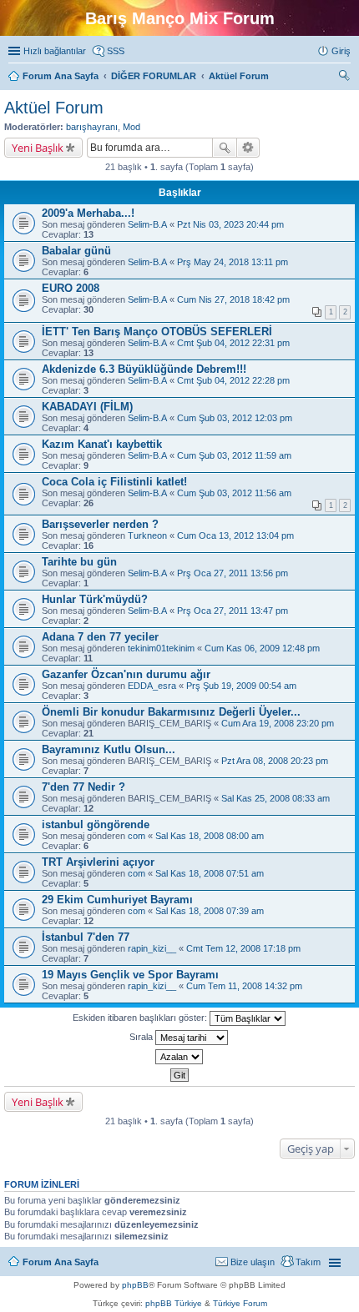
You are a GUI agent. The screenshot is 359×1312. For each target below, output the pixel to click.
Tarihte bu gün (79, 561)
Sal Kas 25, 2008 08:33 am (275, 798)
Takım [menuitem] (308, 1262)
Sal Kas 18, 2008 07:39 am (209, 911)
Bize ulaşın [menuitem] (252, 1262)
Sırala (142, 1037)
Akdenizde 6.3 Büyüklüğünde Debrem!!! (144, 369)
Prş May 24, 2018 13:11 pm (232, 262)
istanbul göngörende (95, 824)
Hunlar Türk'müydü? (95, 599)
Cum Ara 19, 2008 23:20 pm (277, 723)
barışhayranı (92, 127)
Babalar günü (76, 250)
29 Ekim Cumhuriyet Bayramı (117, 899)
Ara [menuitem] (346, 77)
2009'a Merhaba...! (88, 213)
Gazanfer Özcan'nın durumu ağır (126, 674)
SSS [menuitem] (115, 51)
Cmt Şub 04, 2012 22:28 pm (233, 380)
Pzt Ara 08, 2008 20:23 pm (274, 761)
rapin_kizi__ (152, 948)
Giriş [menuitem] (341, 51)
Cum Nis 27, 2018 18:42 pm (233, 299)
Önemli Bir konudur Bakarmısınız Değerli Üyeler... (171, 712)
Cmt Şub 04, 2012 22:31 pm (233, 343)
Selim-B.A (147, 224)
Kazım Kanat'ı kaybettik (102, 444)
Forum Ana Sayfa (61, 1262)
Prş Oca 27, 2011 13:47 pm (232, 611)
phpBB (135, 1284)
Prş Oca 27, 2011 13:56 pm (232, 573)
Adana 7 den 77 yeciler (100, 637)
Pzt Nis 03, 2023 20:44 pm (230, 224)
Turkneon (147, 535)
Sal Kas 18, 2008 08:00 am (209, 836)
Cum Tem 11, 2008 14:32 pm (244, 986)
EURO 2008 (70, 288)
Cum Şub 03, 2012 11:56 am (234, 493)
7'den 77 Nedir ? (83, 787)
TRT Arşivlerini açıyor (98, 862)
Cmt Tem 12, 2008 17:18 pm (243, 948)
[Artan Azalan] (179, 1056)
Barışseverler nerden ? (100, 524)
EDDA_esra (152, 686)
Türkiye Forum (240, 1303)
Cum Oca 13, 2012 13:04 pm (235, 535)
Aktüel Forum (54, 107)
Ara (224, 148)
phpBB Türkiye (173, 1303)
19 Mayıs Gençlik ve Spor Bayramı (130, 974)
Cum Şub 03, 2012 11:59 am (234, 455)
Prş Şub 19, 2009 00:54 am (241, 686)
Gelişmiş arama (248, 148)
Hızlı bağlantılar (54, 51)
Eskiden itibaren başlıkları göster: (141, 1018)
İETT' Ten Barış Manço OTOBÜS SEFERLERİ (157, 331)
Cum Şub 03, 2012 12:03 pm (234, 418)
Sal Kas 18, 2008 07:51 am (209, 873)
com (136, 836)
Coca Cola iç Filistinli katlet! (114, 481)
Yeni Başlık (37, 147)
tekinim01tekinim (161, 648)
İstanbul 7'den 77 (85, 937)
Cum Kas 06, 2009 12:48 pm (262, 648)
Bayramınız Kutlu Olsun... (108, 749)
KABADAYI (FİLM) (87, 406)
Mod (131, 127)
